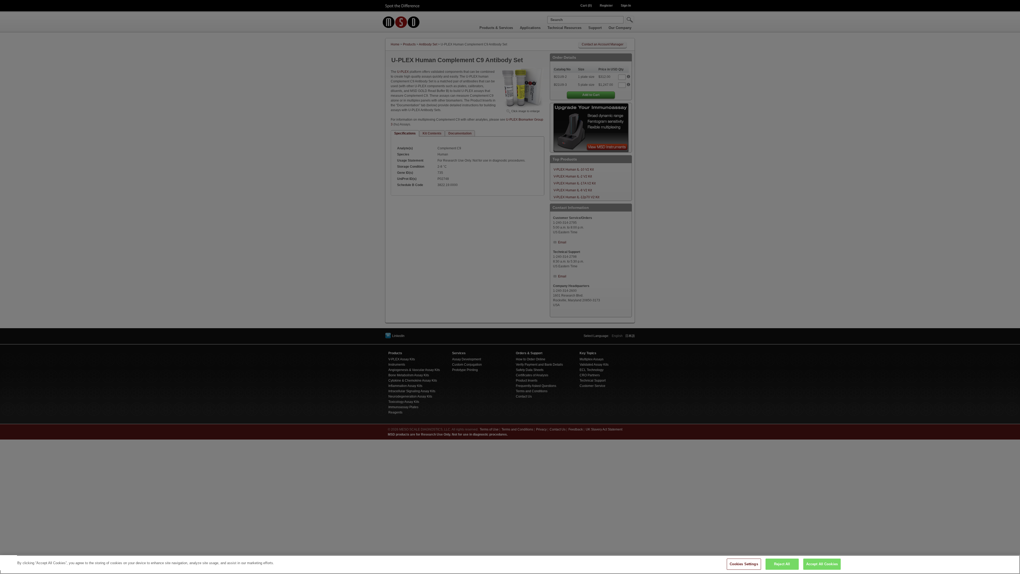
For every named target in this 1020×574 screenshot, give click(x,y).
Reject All (782, 564)
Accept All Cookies (822, 564)
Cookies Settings (744, 564)
